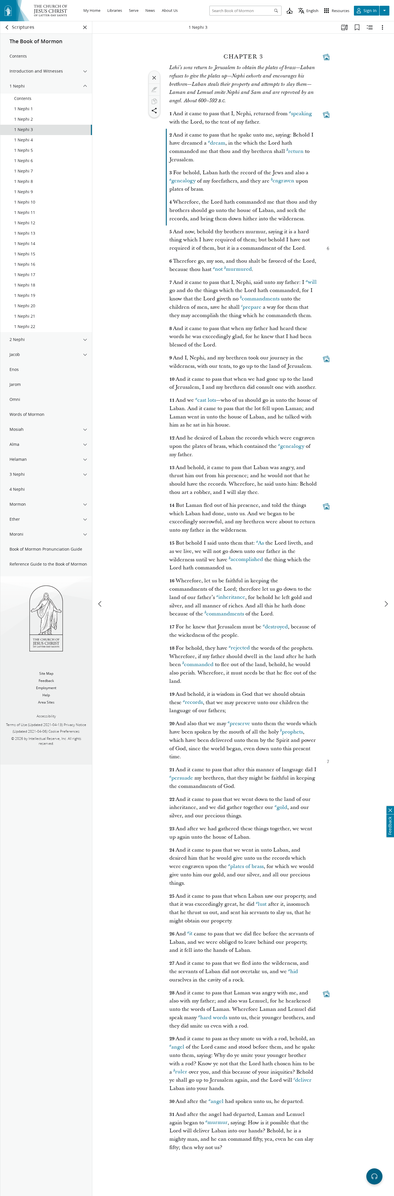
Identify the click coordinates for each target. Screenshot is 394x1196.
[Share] (154, 110)
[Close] (154, 77)
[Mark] (154, 89)
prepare (252, 307)
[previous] (100, 604)
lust (262, 904)
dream (217, 143)
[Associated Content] (326, 57)
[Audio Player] (374, 1176)
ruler (181, 1072)
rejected (240, 648)
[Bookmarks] (357, 27)
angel (177, 1047)
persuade (182, 778)
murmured (239, 269)
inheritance (231, 597)
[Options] (382, 27)
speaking (301, 113)
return (295, 151)
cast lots (206, 400)
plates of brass (247, 866)
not (219, 269)
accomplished (246, 559)
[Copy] (154, 101)
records (194, 702)
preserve (240, 723)
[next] (386, 604)
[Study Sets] (344, 27)
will (312, 282)
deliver (303, 1080)
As (261, 543)
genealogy (183, 181)
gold (282, 807)
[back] (7, 27)
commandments (260, 298)
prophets (292, 732)
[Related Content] (370, 27)
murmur (217, 1122)
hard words (213, 1017)
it (190, 933)
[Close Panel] (85, 27)
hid (294, 971)
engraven (283, 181)
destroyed (276, 626)
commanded (198, 664)
